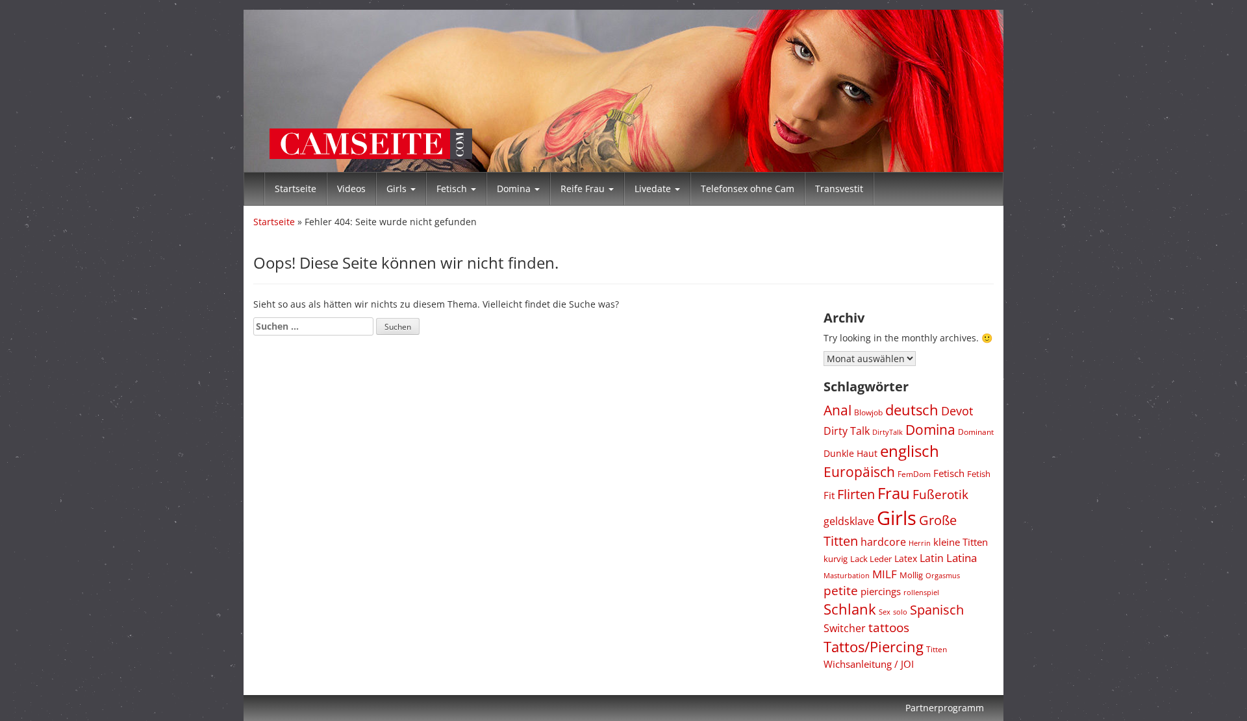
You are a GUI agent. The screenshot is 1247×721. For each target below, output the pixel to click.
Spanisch (937, 609)
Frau (893, 493)
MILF (884, 574)
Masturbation (847, 575)
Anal (837, 409)
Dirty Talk (847, 430)
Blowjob (868, 412)
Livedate (654, 188)
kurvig (836, 559)
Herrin (920, 543)
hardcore (883, 542)
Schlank (850, 609)
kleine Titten (960, 541)
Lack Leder (871, 559)
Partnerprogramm (944, 708)
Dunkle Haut (850, 453)
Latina (961, 557)
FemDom (914, 474)
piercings (881, 591)
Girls (397, 188)
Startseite (295, 188)
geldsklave (849, 521)
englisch (909, 450)
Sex (884, 612)
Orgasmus (943, 575)
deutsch (911, 409)
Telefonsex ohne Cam (747, 188)
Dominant (976, 431)
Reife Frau (584, 188)
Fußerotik (940, 494)
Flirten (856, 494)
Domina (515, 188)
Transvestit (839, 188)
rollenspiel (921, 592)
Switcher (845, 628)
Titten (936, 649)
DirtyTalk (887, 432)
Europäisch (859, 471)
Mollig (911, 575)
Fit (829, 495)
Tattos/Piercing (874, 646)
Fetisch (453, 188)
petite (841, 590)
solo (900, 612)
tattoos (888, 627)
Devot (957, 411)
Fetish (978, 474)
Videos (351, 188)
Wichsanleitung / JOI (869, 664)
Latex (905, 558)
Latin (932, 558)
